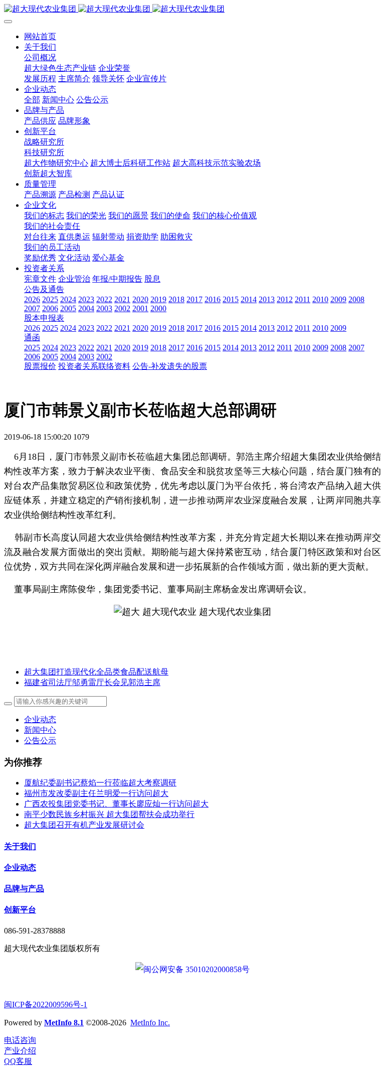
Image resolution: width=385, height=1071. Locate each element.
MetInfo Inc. (150, 1022)
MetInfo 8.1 (64, 1022)
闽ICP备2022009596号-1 (45, 1004)
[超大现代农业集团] (192, 9)
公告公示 (40, 740)
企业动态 (40, 719)
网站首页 (40, 36)
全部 (32, 99)
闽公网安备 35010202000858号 (196, 969)
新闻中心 (40, 730)
